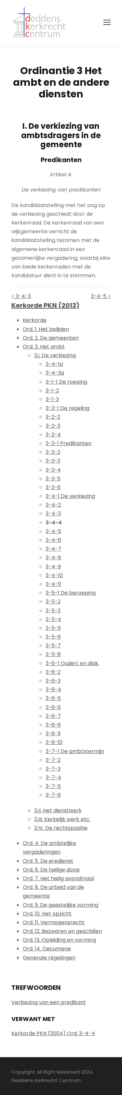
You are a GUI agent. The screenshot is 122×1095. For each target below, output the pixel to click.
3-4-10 (54, 575)
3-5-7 (53, 645)
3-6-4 (53, 689)
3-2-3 (53, 426)
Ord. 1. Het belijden (46, 329)
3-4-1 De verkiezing (70, 496)
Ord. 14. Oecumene (47, 948)
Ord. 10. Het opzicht (47, 913)
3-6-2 (53, 672)
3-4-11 (53, 584)
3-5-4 (53, 619)
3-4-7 (53, 549)
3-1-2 (52, 390)
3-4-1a (54, 364)
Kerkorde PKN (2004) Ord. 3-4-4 (53, 1033)
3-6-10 (54, 742)
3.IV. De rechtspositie (61, 828)
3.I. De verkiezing (55, 355)
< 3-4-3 (21, 296)
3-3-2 (53, 452)
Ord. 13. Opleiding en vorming (59, 940)
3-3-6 (53, 487)
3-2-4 (53, 434)
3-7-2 (53, 760)
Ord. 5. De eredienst (48, 861)
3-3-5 (53, 478)
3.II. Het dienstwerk (58, 810)
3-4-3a (55, 373)
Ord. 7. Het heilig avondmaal (58, 878)
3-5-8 (53, 654)
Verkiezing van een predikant (48, 1002)
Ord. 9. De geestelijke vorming (60, 905)
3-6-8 (53, 724)
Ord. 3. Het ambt (44, 346)
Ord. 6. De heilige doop (51, 869)
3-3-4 (53, 470)
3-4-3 (53, 513)
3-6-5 (53, 698)
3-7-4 (53, 777)
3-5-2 (53, 601)
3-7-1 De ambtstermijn (75, 751)
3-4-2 (53, 505)
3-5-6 (53, 637)
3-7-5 (53, 786)
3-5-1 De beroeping (71, 593)
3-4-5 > (101, 296)
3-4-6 (53, 540)
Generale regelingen (49, 957)
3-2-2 (53, 417)
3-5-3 (53, 610)
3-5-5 (53, 628)
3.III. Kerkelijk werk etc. (62, 819)
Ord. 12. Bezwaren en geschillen (62, 931)
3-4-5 (53, 531)
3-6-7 (53, 716)
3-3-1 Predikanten (68, 443)
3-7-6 (53, 795)
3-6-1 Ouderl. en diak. (72, 663)
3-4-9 (53, 566)
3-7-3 (53, 768)
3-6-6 (53, 707)
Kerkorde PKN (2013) (45, 305)
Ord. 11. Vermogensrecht (54, 922)
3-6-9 (53, 733)
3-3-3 (53, 461)
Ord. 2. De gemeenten (51, 338)
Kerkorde (35, 320)
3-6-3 (53, 680)
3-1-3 (52, 399)
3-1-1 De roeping (66, 382)
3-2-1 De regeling (67, 408)
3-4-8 (53, 557)
